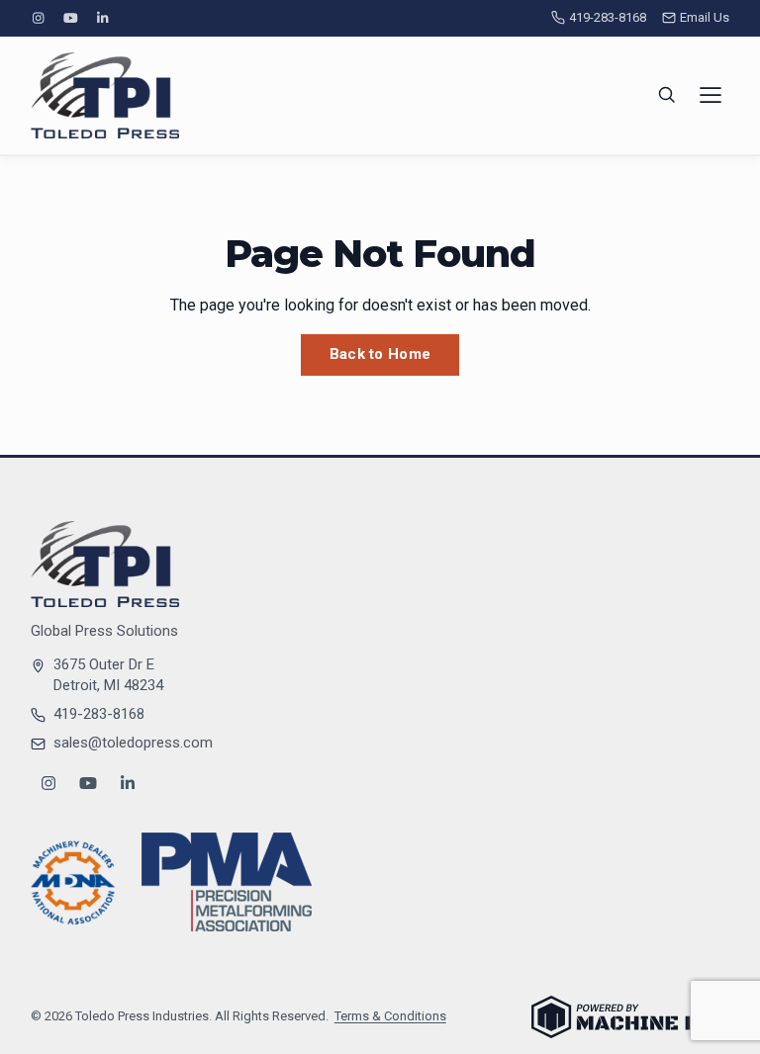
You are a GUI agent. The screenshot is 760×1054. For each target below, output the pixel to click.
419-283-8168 (607, 17)
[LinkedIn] (102, 18)
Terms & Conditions (390, 1016)
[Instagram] (39, 18)
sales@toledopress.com (133, 742)
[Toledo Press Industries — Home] (105, 95)
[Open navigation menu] (710, 95)
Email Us (704, 17)
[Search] (667, 95)
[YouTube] (70, 18)
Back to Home (380, 354)
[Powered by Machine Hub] (630, 1017)
